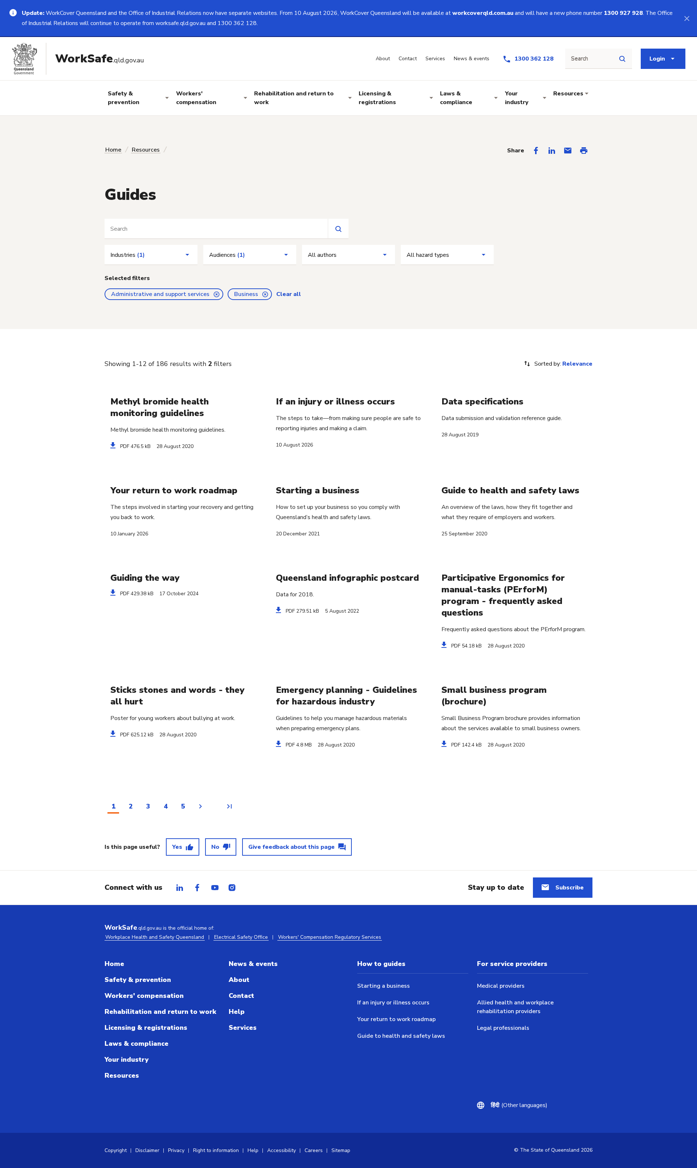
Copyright (116, 1150)
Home (113, 149)
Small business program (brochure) (494, 695)
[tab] (180, 888)
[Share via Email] (568, 150)
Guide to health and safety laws (510, 490)
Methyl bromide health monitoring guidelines (159, 407)
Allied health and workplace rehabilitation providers (515, 1007)
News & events (253, 963)
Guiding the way (144, 578)
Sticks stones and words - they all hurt (177, 695)
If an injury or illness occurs (335, 401)
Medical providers (501, 986)
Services (243, 1027)
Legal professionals (503, 1028)
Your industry (517, 98)
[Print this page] (583, 150)
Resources (568, 94)
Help (237, 1011)
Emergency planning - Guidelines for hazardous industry (346, 695)
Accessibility (281, 1150)
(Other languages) (519, 1105)
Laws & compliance (456, 98)
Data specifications (482, 401)
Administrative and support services (160, 294)
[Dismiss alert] (687, 18)
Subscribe (569, 888)
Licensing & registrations (377, 98)
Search (579, 59)
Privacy (176, 1150)
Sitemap (340, 1150)
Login (657, 59)
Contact (241, 995)
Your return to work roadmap (173, 490)
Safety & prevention (123, 98)
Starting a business (317, 490)
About (239, 979)
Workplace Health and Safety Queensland (154, 937)
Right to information (216, 1150)
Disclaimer (147, 1150)
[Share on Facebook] (536, 150)
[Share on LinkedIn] (552, 150)
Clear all (288, 294)
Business (246, 294)
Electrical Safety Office (241, 937)
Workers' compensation (196, 98)
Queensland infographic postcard (347, 578)
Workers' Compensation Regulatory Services (329, 937)
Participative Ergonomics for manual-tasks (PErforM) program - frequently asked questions (503, 595)
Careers (314, 1150)
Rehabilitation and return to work (294, 98)
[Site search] (622, 58)
